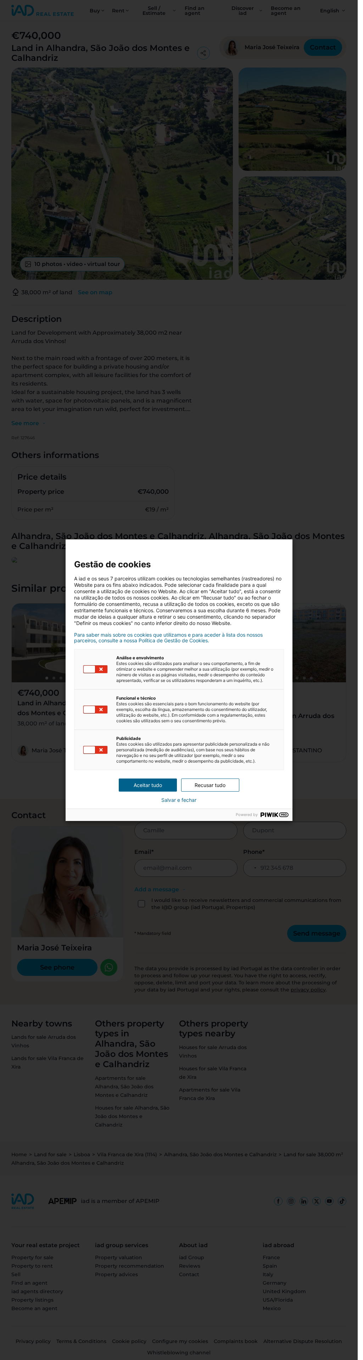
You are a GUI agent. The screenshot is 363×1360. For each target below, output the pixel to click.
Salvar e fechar (178, 800)
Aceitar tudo (148, 785)
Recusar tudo (210, 785)
